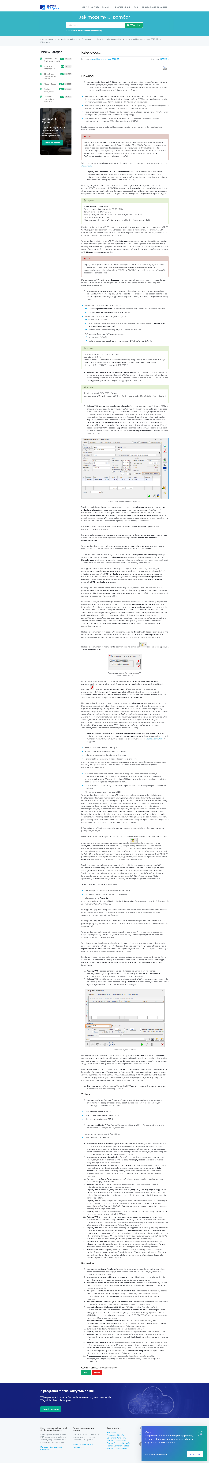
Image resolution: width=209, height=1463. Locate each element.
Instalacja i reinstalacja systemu (49, 99)
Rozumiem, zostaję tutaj (156, 1454)
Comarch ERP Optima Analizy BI (52, 60)
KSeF (84, 7)
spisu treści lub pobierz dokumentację (87, 31)
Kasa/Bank (158, 739)
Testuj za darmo (52, 143)
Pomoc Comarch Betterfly (118, 1443)
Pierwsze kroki (121, 7)
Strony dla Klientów (115, 1435)
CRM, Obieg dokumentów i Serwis (50, 76)
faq (136, 7)
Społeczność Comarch (154, 7)
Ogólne (148, 739)
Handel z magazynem (50, 67)
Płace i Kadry (50, 84)
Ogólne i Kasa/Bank (49, 90)
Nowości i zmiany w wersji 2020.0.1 (104, 59)
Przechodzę (195, 1454)
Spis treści (111, 1432)
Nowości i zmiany (100, 7)
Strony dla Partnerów (116, 1438)
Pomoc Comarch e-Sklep (118, 1446)
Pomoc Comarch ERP (116, 1440)
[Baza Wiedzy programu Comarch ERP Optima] (49, 7)
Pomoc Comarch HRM (117, 1448)
